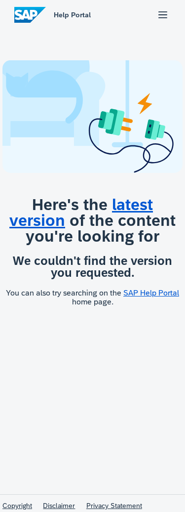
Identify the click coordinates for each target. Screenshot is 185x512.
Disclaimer (59, 506)
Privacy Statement (114, 506)
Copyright (17, 506)
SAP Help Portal (151, 293)
